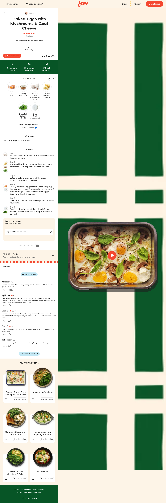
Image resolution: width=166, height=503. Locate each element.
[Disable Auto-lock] (36, 246)
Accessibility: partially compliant (29, 492)
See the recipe (20, 399)
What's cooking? (34, 4)
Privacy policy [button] (38, 489)
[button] (5, 13)
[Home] (83, 3)
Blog (124, 4)
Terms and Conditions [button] (23, 489)
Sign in (137, 4)
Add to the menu (13, 56)
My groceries (12, 4)
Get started (154, 4)
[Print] (45, 56)
